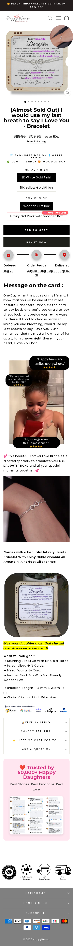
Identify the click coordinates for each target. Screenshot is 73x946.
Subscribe (35, 913)
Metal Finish (36, 169)
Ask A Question (36, 749)
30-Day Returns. (36, 731)
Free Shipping (36, 141)
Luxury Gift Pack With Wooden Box (36, 216)
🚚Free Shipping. (36, 722)
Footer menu (35, 903)
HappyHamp (36, 893)
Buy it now (36, 242)
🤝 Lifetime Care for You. (36, 740)
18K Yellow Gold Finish (36, 188)
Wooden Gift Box (36, 206)
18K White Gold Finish (37, 177)
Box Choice (36, 198)
